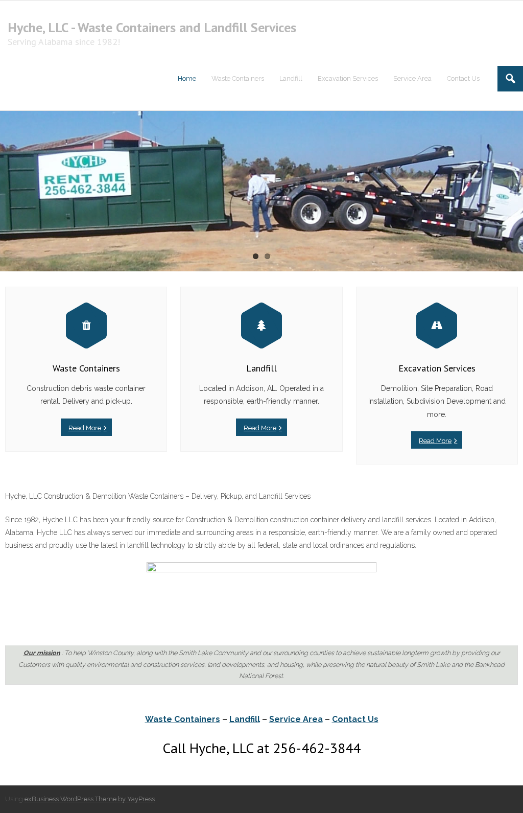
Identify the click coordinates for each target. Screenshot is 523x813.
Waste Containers (182, 719)
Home (187, 78)
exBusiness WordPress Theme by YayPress (90, 799)
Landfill (244, 719)
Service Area (296, 719)
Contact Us (355, 719)
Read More (84, 428)
